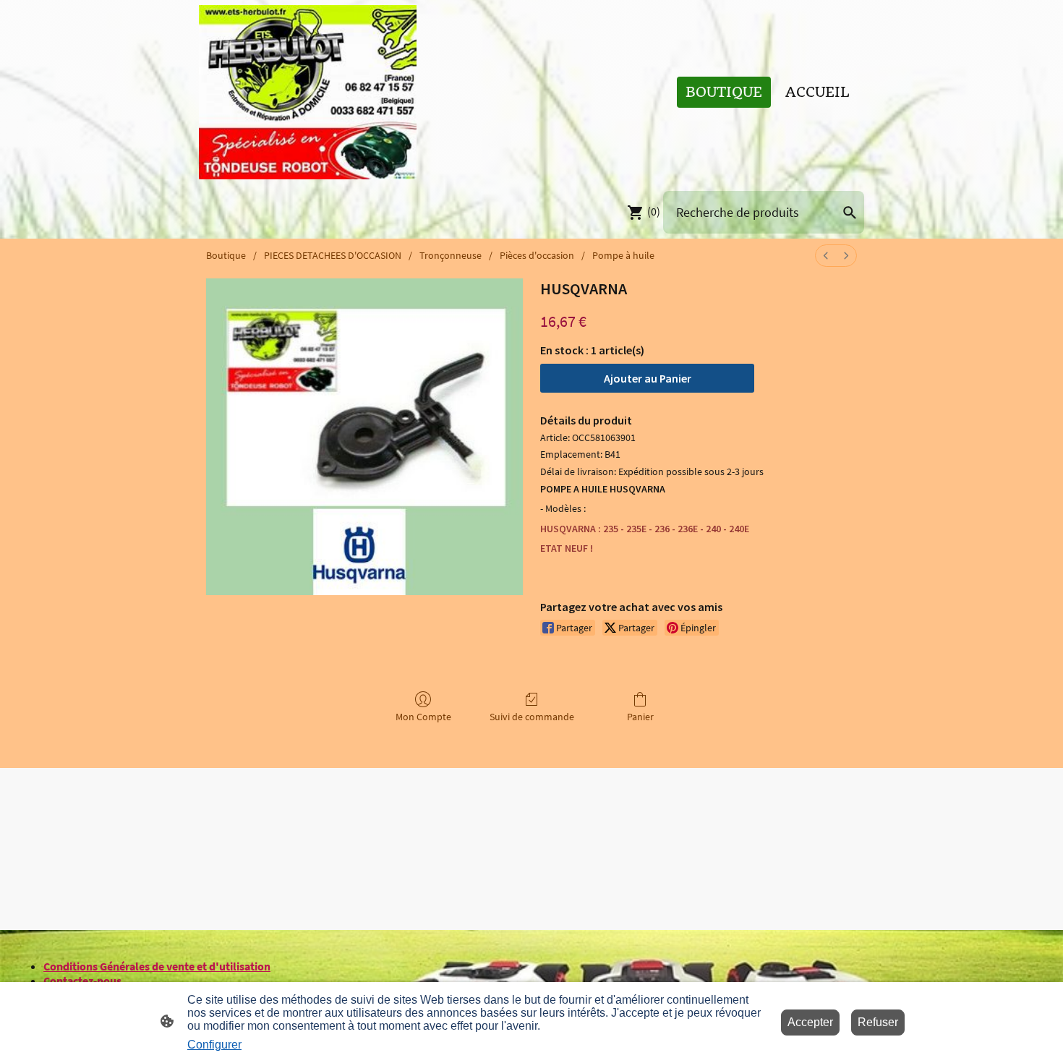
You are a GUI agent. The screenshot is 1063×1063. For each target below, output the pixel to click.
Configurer (214, 1044)
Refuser (878, 1022)
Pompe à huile (623, 255)
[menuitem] (826, 255)
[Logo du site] (308, 92)
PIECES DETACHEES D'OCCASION (332, 255)
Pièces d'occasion (537, 255)
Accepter (810, 1022)
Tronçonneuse (450, 255)
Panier (640, 716)
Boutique (226, 255)
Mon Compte (423, 716)
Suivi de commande (532, 716)
